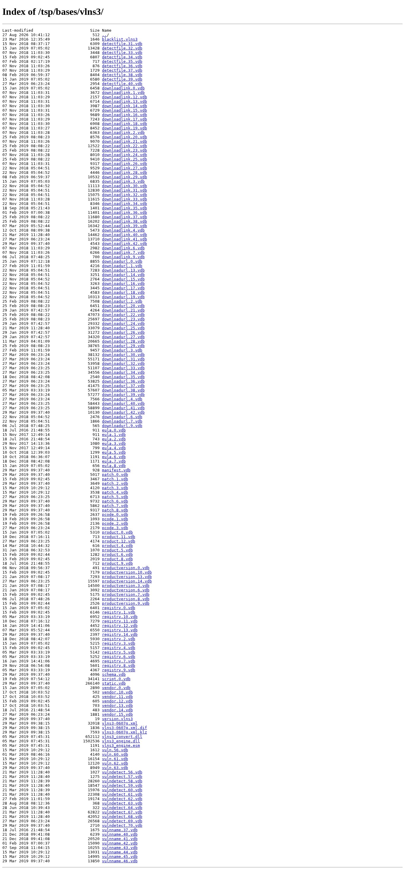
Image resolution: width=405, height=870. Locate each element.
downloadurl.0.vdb (122, 261)
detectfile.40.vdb (122, 83)
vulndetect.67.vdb (122, 812)
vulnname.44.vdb (120, 852)
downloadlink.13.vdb (124, 101)
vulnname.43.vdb (120, 847)
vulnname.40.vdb (120, 834)
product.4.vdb (117, 545)
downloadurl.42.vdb (123, 412)
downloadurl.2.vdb (122, 301)
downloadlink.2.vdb (123, 132)
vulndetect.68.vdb (122, 816)
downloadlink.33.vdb (124, 199)
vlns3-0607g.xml (120, 723)
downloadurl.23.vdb (123, 319)
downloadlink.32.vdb (124, 194)
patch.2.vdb (115, 483)
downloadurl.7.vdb (122, 421)
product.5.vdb (117, 550)
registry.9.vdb (118, 670)
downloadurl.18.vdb (123, 292)
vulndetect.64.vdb (122, 807)
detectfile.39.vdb (122, 79)
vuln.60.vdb (115, 754)
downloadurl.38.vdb (123, 390)
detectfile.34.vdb (122, 57)
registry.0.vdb (118, 608)
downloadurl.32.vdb (123, 363)
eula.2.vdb (114, 439)
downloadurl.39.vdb (123, 394)
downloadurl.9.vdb (122, 425)
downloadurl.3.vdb (122, 350)
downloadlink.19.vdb (124, 128)
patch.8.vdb (115, 510)
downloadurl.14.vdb (123, 274)
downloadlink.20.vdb (124, 137)
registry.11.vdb (120, 621)
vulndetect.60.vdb (122, 790)
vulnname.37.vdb (120, 830)
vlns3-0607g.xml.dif (124, 727)
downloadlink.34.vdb (124, 203)
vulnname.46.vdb (120, 861)
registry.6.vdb (118, 656)
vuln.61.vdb (115, 759)
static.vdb (114, 683)
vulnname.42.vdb (120, 843)
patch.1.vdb (115, 479)
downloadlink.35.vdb (124, 208)
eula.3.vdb (114, 443)
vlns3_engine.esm (121, 745)
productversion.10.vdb (127, 572)
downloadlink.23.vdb (124, 150)
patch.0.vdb (115, 474)
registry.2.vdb (118, 639)
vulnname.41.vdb (120, 839)
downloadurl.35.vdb (123, 377)
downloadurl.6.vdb (122, 417)
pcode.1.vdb (115, 519)
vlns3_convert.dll (122, 736)
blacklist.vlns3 (120, 39)
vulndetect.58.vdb (122, 781)
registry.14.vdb (120, 634)
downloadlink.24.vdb (124, 155)
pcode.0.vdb (115, 514)
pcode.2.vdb (115, 523)
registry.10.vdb (120, 616)
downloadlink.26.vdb (124, 163)
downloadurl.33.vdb (123, 368)
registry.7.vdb (118, 661)
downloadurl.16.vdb (123, 283)
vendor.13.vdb (117, 705)
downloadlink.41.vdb (124, 239)
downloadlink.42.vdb (124, 243)
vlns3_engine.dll (121, 741)
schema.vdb (114, 674)
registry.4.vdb (118, 648)
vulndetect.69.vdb (122, 821)
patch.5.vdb (115, 497)
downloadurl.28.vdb (123, 341)
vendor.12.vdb (117, 701)
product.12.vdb (118, 541)
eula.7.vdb (114, 461)
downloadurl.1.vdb (122, 266)
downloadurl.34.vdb (123, 372)
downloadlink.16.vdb (124, 115)
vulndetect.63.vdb (122, 803)
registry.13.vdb (120, 630)
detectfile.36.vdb (122, 66)
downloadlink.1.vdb (123, 92)
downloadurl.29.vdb (123, 345)
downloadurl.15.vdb (123, 279)
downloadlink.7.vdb (123, 252)
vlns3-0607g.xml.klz (124, 732)
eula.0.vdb (114, 430)
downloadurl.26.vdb (123, 332)
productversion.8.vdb (125, 599)
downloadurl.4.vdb (122, 399)
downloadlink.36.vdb (124, 212)
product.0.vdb (117, 532)
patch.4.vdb (115, 492)
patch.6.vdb (115, 501)
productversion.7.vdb (125, 594)
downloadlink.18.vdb (124, 123)
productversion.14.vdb (127, 581)
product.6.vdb (117, 554)
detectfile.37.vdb (122, 70)
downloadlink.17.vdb (124, 119)
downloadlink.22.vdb (124, 146)
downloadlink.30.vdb (124, 186)
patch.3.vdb (115, 488)
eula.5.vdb (114, 452)
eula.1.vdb (114, 434)
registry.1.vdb (118, 612)
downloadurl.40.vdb (123, 403)
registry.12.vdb (120, 625)
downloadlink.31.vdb (124, 190)
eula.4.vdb (114, 448)
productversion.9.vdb (125, 603)
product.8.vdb (117, 559)
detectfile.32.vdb (122, 48)
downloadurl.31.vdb (123, 359)
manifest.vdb (116, 470)
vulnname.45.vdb (120, 856)
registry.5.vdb (118, 652)
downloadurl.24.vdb (123, 323)
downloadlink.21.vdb (124, 141)
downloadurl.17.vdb (123, 288)
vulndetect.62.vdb (122, 799)
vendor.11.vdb (117, 696)
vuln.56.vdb (115, 750)
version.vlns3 (117, 719)
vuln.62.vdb (115, 763)
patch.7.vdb (115, 505)
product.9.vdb (117, 563)
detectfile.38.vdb (122, 75)
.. (104, 35)
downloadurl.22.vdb (123, 314)
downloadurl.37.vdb (123, 385)
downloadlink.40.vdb (124, 234)
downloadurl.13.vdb (123, 270)
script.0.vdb (116, 679)
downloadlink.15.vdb (124, 110)
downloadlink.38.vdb (124, 221)
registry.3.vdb (118, 643)
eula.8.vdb (114, 465)
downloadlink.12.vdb (124, 97)
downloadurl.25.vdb (123, 328)
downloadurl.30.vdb (123, 354)
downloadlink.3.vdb (123, 181)
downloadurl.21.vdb (123, 310)
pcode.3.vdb (115, 528)
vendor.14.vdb (117, 710)
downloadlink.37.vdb (124, 217)
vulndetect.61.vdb (122, 794)
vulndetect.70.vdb (122, 825)
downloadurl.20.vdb (123, 306)
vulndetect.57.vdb (122, 776)
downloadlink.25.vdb (124, 159)
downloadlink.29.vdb (124, 177)
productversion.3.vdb (125, 585)
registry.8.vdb (118, 665)
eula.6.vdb (114, 457)
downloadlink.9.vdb (123, 257)
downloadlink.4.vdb (123, 230)
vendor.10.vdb (117, 692)
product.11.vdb (118, 536)
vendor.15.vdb (117, 714)
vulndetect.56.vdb (122, 772)
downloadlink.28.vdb (124, 172)
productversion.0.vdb (125, 568)
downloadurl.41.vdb (123, 408)
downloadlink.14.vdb (124, 106)
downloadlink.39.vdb (124, 226)
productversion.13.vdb (127, 576)
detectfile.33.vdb (122, 52)
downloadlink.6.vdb (123, 248)
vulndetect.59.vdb (122, 785)
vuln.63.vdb (115, 767)
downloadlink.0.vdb (123, 88)
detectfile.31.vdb (122, 43)
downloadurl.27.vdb (123, 337)
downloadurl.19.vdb (123, 297)
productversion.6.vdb (125, 590)
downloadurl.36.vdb (123, 381)
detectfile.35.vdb (122, 61)
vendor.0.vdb (116, 688)
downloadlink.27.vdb (124, 168)
